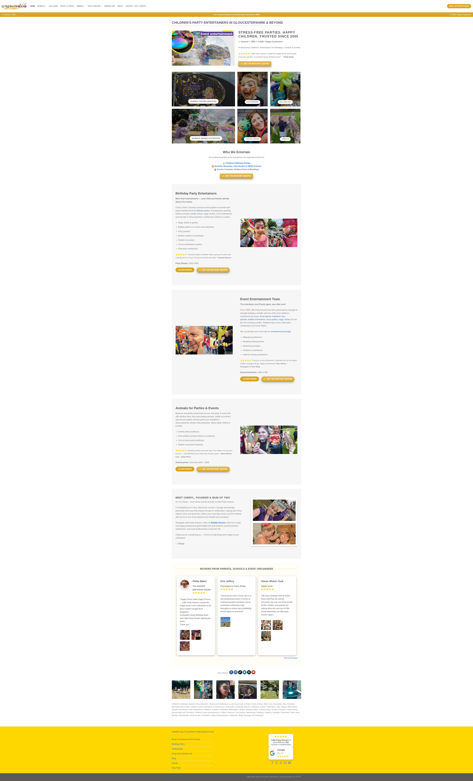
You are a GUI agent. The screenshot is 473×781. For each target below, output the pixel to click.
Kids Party (176, 768)
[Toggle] (211, 763)
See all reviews (290, 658)
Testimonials (177, 749)
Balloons (53, 6)
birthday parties (203, 211)
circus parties (272, 319)
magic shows (284, 319)
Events (175, 763)
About (120, 6)
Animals (80, 6)
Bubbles (41, 6)
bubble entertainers (256, 319)
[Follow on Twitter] (245, 672)
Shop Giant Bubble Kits (182, 754)
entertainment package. (281, 332)
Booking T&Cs (178, 744)
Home (32, 6)
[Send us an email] (249, 672)
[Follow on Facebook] (231, 672)
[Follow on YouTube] (253, 672)
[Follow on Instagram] (236, 672)
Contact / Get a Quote (135, 6)
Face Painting (94, 6)
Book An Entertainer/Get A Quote (186, 739)
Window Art (109, 6)
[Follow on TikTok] (240, 672)
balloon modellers (273, 316)
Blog (174, 758)
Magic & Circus (67, 6)
